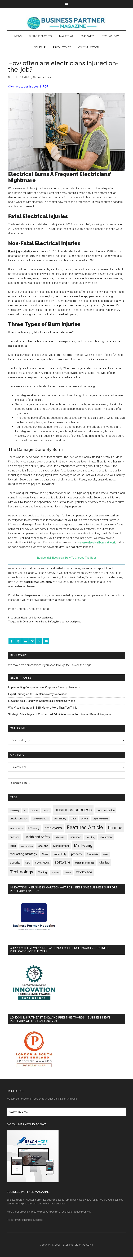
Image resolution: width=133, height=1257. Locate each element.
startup (104, 862)
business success (73, 810)
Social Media (42, 862)
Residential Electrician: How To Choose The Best (66, 557)
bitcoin (34, 810)
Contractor (28, 621)
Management (61, 845)
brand (46, 810)
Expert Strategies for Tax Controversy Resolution (38, 694)
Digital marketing (100, 819)
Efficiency (33, 828)
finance (115, 827)
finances (14, 837)
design (84, 818)
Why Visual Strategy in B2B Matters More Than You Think (42, 707)
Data (73, 818)
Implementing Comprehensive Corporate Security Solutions (44, 687)
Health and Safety (31, 617)
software (62, 862)
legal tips (43, 845)
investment (106, 837)
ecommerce (16, 828)
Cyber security (60, 819)
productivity (59, 854)
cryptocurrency (19, 818)
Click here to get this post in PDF (28, 86)
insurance (75, 837)
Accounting (14, 811)
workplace (75, 621)
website (68, 873)
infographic (60, 837)
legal (13, 845)
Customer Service (40, 819)
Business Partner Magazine (66, 22)
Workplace (47, 617)
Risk (58, 621)
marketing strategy (23, 854)
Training (56, 872)
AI (25, 810)
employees (53, 828)
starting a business (84, 862)
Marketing (83, 845)
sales (105, 854)
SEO (27, 862)
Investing (90, 837)
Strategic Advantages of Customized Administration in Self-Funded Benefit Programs (60, 714)
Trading (42, 872)
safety (65, 621)
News (45, 854)
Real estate (92, 854)
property (76, 854)
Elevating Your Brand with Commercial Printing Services (41, 701)
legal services (27, 846)
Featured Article (85, 827)
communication (106, 810)
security (15, 862)
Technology (21, 871)
